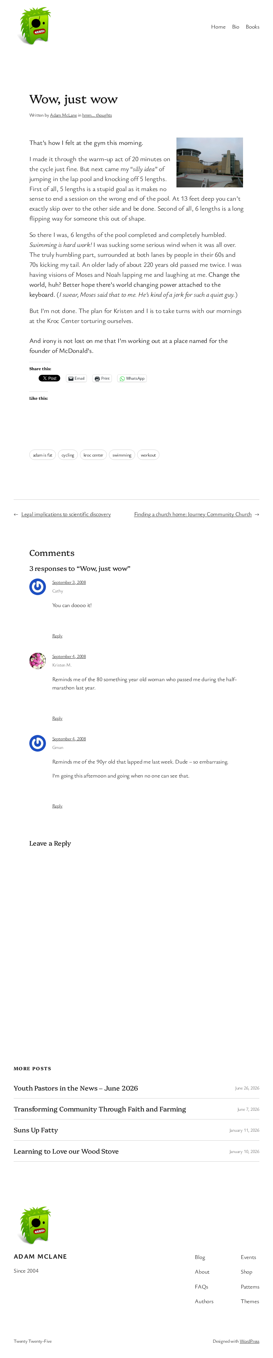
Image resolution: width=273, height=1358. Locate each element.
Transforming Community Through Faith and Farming (100, 1108)
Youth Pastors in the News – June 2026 (76, 1088)
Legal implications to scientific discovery (66, 514)
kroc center (94, 455)
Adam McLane (63, 115)
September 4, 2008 (69, 656)
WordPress (249, 1341)
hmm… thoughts (97, 115)
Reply (57, 635)
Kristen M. (62, 665)
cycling (68, 455)
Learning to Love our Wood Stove (66, 1151)
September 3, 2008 (69, 582)
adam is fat (43, 455)
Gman (57, 747)
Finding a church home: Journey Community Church (193, 514)
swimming (122, 455)
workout (148, 455)
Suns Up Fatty (36, 1129)
